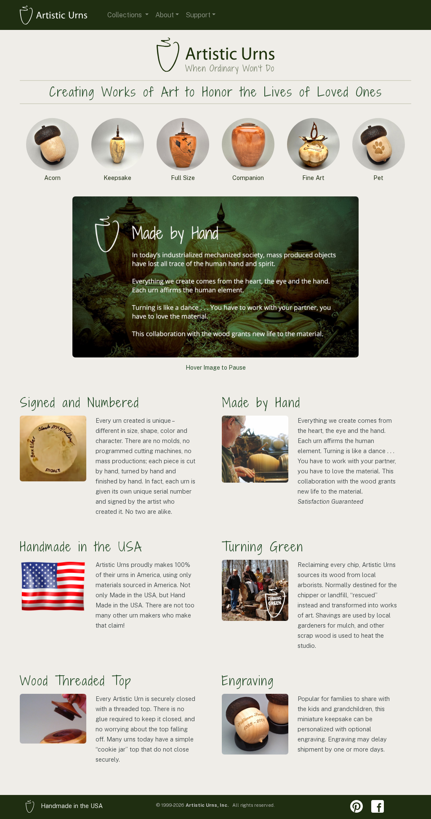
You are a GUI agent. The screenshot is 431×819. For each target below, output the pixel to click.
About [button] (164, 15)
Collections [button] (125, 15)
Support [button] (198, 15)
